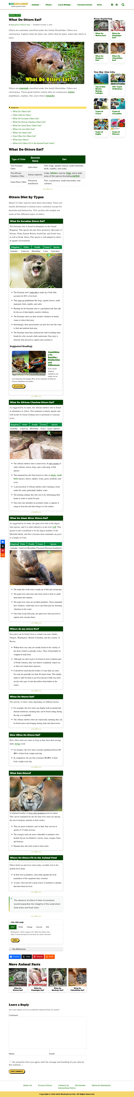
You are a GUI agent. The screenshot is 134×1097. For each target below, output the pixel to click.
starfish (75, 176)
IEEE (47, 927)
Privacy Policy (45, 1085)
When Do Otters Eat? (22, 133)
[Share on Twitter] (3, 546)
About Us (27, 1085)
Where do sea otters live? (24, 129)
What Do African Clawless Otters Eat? (29, 122)
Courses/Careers (84, 5)
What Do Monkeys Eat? (99, 58)
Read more (18, 386)
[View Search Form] (123, 4)
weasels (50, 96)
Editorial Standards (101, 1085)
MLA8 (21, 927)
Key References (19, 949)
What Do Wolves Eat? (100, 34)
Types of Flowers (116, 133)
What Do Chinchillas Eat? (117, 58)
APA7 (13, 927)
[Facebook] (112, 5)
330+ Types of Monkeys (117, 88)
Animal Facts (15, 15)
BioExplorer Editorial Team (20, 25)
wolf (54, 526)
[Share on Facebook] (3, 542)
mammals (24, 88)
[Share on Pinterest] (3, 550)
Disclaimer (80, 1085)
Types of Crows (99, 112)
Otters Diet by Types (22, 115)
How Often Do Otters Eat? (24, 136)
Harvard (39, 927)
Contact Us (64, 1085)
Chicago (29, 927)
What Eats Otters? (21, 140)
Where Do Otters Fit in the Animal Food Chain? (34, 143)
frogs (68, 173)
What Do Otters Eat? (22, 112)
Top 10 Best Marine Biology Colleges (100, 90)
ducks (53, 475)
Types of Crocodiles (117, 112)
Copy (15, 940)
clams (71, 92)
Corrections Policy (67, 1088)
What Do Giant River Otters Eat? (27, 126)
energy (18, 743)
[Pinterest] (117, 5)
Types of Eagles (99, 133)
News (99, 5)
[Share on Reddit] (3, 555)
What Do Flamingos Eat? (116, 35)
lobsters (54, 173)
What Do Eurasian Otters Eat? (26, 119)
